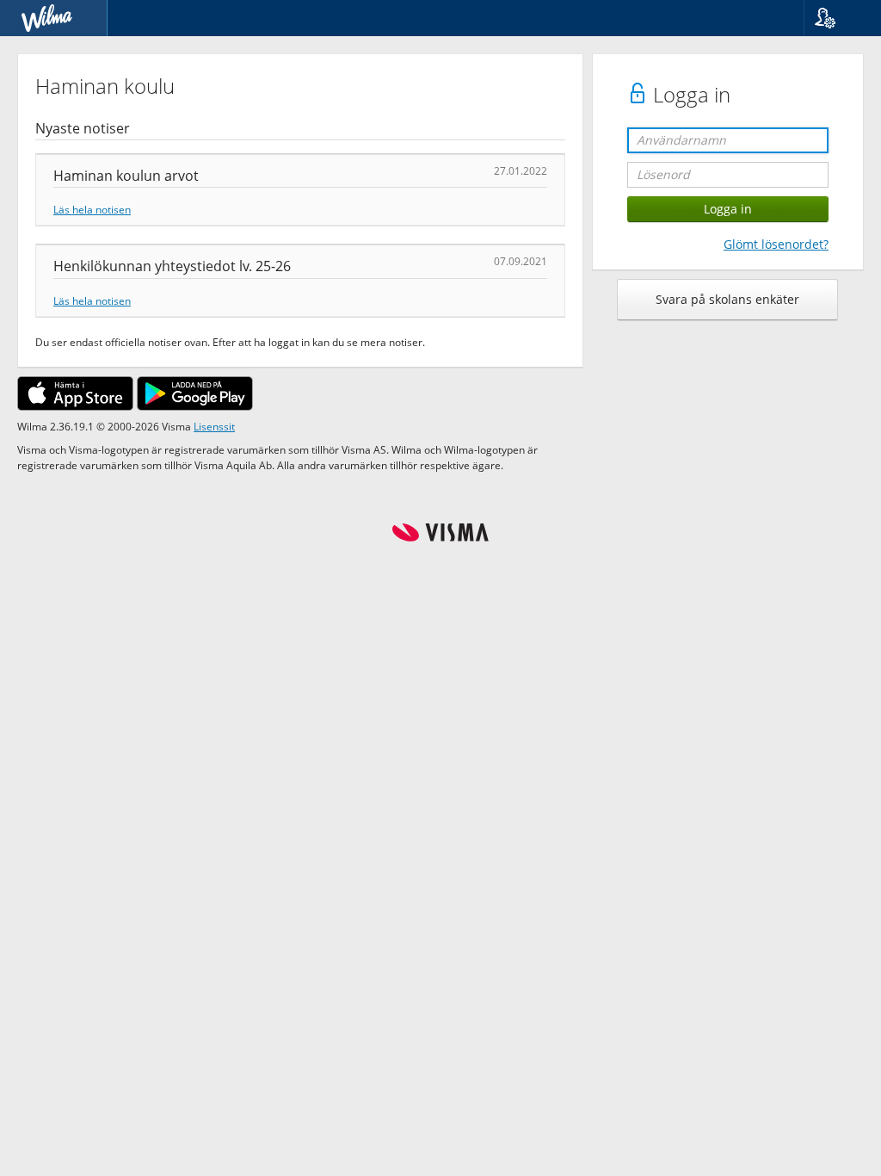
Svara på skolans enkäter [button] (727, 299)
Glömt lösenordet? (776, 244)
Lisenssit (214, 426)
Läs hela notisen (92, 209)
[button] (836, 18)
